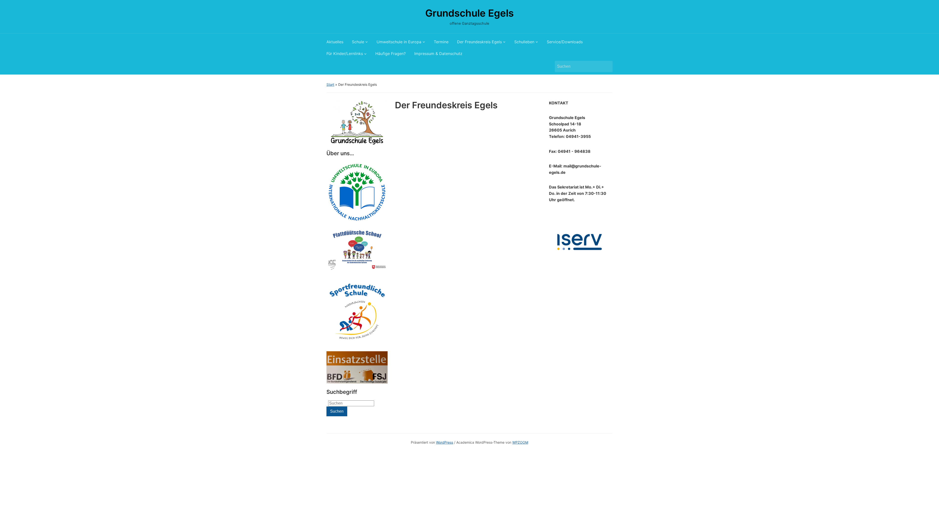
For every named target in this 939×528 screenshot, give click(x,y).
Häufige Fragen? (390, 53)
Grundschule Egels (469, 13)
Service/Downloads (565, 41)
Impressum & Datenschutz (438, 53)
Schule (358, 41)
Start (330, 84)
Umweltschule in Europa (399, 41)
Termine (441, 41)
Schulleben (524, 41)
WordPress (444, 442)
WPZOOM (520, 442)
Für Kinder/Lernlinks (344, 53)
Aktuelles (334, 41)
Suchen (606, 66)
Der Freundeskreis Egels (479, 41)
